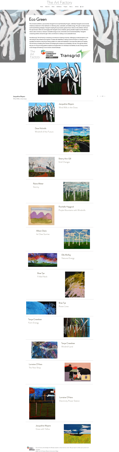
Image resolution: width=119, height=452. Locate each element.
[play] (97, 96)
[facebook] (83, 6)
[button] (71, 6)
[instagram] (80, 6)
